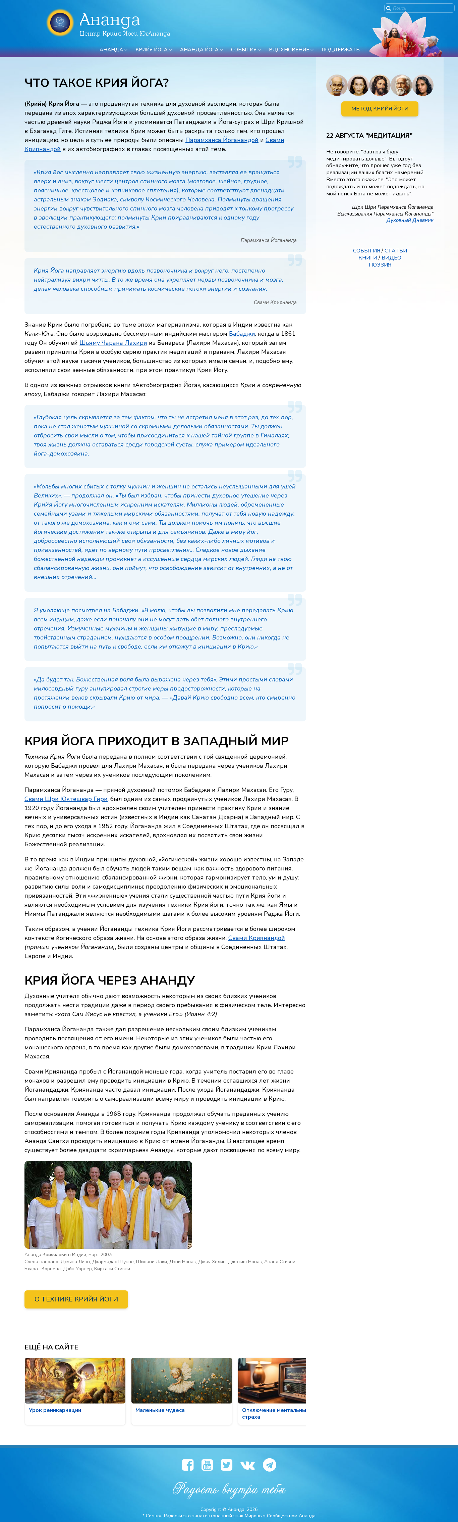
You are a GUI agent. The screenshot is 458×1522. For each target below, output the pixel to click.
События (243, 49)
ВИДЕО (391, 257)
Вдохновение (289, 49)
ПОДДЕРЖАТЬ (341, 49)
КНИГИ (367, 257)
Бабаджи (242, 334)
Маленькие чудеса (160, 1410)
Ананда (111, 49)
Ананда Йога (199, 49)
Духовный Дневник (410, 220)
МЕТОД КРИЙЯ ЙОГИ (379, 108)
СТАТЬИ (396, 250)
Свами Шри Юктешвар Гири (66, 799)
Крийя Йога (151, 49)
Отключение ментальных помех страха (284, 1413)
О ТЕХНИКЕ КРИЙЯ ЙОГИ (76, 1299)
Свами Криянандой (256, 938)
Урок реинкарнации (55, 1410)
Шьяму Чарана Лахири (113, 343)
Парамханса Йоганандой (222, 140)
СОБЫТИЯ (366, 250)
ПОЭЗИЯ (380, 265)
